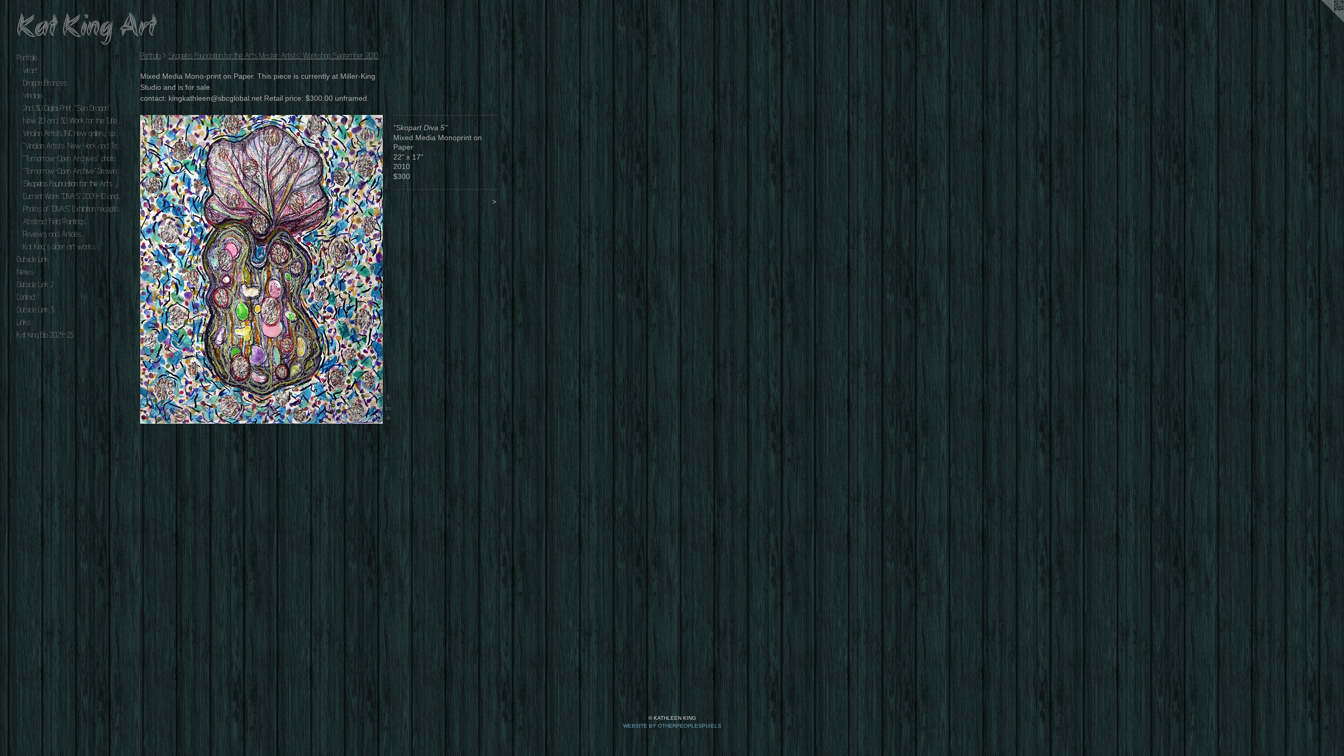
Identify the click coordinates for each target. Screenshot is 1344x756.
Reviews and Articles (52, 234)
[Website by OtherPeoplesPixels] (1323, 21)
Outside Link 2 (35, 284)
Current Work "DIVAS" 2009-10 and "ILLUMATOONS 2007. (72, 196)
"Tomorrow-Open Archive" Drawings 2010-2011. (72, 171)
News (25, 272)
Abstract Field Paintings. (55, 221)
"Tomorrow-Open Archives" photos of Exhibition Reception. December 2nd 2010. (72, 158)
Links (23, 322)
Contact (26, 297)
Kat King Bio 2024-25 (45, 335)
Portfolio (27, 57)
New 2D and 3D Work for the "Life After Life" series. (72, 120)
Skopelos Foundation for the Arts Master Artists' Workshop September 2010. (72, 183)
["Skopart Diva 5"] (261, 269)
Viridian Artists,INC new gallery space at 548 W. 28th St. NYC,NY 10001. (72, 133)
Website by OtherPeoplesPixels (672, 726)
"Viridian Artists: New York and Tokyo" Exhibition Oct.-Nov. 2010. (72, 146)
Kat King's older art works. (60, 246)
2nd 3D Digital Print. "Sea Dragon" (66, 108)
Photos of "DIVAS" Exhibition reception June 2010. (72, 209)
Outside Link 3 (35, 309)
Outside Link (32, 259)
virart (30, 70)
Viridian (32, 95)
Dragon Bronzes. (45, 83)
